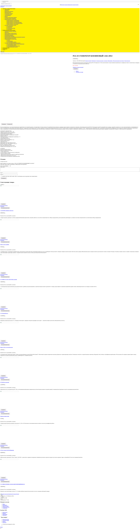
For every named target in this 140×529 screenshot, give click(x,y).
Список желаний (8, 5)
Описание (4, 124)
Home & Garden (88, 60)
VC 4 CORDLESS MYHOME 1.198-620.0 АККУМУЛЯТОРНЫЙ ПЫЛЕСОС (12, 484)
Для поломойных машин (11, 41)
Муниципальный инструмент (118, 60)
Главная (1, 53)
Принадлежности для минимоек (13, 20)
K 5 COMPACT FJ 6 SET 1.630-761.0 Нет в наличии (8, 279)
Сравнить (2, 5)
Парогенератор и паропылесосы (11, 34)
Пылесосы (7, 10)
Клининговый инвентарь (9, 36)
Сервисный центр (6, 47)
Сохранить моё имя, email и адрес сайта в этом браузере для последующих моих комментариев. (19, 176)
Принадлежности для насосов (12, 24)
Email (1, 174)
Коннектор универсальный (4, 416)
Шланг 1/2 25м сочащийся (4, 244)
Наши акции (5, 512)
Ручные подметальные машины (11, 17)
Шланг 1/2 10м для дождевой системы (6, 347)
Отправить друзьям (79, 72)
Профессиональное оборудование (9, 30)
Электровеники (8, 15)
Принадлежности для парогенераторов (14, 22)
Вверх (1, 527)
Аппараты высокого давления (10, 31)
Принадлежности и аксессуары (10, 19)
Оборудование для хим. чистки (10, 33)
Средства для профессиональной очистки (12, 42)
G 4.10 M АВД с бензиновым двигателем (6, 210)
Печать (77, 71)
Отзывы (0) (9, 124)
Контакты (4, 522)
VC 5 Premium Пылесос (4, 313)
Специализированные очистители (13, 45)
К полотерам (9, 29)
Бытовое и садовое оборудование (9, 8)
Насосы (6, 16)
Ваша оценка (2, 165)
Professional (5, 53)
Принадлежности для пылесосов (13, 21)
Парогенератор (10, 53)
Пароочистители (8, 12)
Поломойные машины (9, 35)
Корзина (2, 6)
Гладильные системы (9, 13)
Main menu (2, 51)
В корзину (2, 206)
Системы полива (6, 520)
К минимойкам (10, 26)
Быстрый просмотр (4, 205)
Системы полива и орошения (10, 18)
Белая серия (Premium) (9, 11)
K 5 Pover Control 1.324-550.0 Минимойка (7, 450)
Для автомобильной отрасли (12, 46)
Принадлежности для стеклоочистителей (14, 23)
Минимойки (7, 9)
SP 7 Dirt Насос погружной (4, 382)
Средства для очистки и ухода (10, 25)
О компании (5, 48)
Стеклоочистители (8, 14)
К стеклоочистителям (11, 28)
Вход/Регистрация (5, 1)
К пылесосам (9, 27)
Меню (4, 504)
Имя (1, 172)
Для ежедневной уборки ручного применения (15, 43)
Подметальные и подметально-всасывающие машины (15, 37)
